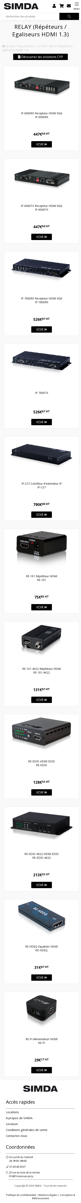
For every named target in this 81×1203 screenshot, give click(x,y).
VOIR (40, 144)
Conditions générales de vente (26, 1130)
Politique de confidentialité (21, 1195)
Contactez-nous (16, 1136)
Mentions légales (48, 1195)
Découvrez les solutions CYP (41, 57)
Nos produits (25, 46)
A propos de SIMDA (19, 1118)
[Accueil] (21, 6)
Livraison (12, 1124)
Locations (12, 1112)
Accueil (10, 46)
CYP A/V (41, 46)
